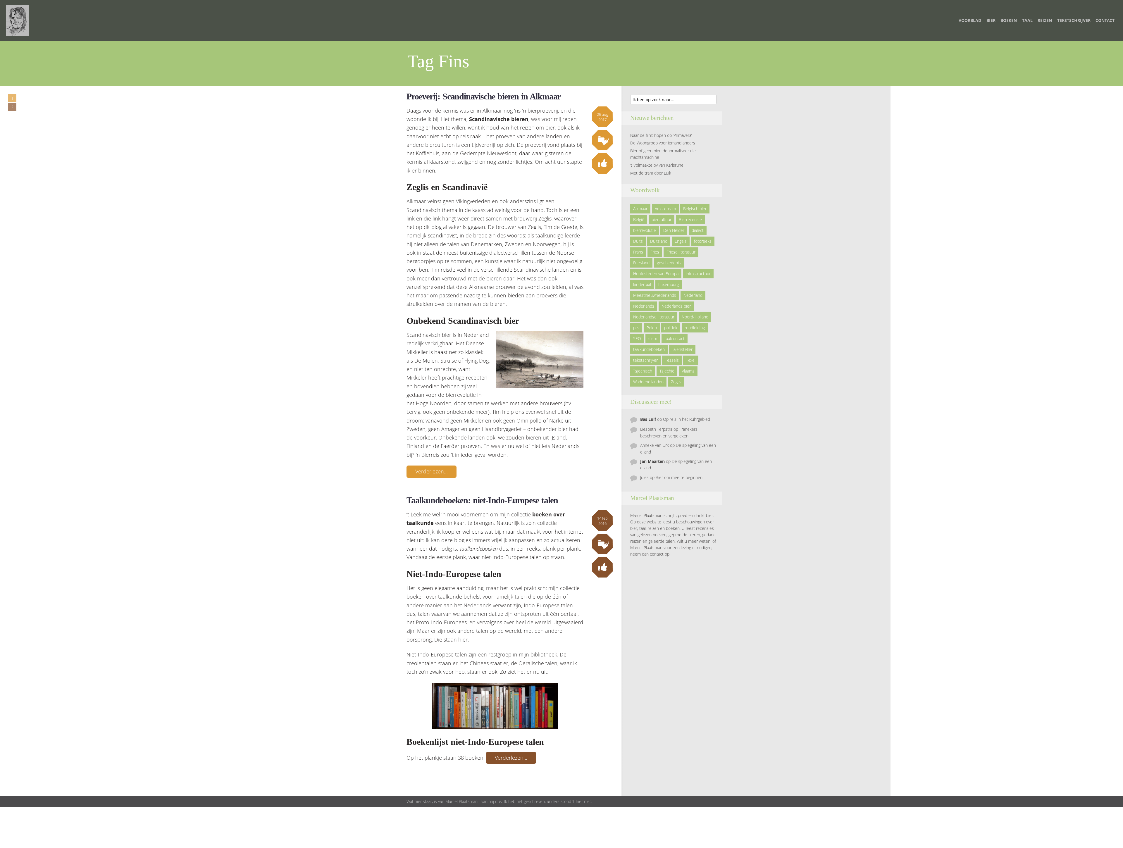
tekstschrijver (645, 360)
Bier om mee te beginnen (679, 477)
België (638, 219)
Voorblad (970, 20)
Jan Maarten (652, 461)
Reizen (1045, 20)
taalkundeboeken (649, 349)
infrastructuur (698, 273)
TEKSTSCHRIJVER (1074, 20)
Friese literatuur (680, 252)
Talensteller (682, 349)
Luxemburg (668, 284)
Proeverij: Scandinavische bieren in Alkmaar (484, 96)
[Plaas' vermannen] (17, 20)
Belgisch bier (695, 208)
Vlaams (688, 371)
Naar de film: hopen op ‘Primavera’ (661, 135)
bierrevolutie (644, 230)
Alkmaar (640, 208)
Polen (652, 327)
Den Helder (673, 230)
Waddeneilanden (648, 382)
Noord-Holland (695, 317)
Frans (638, 252)
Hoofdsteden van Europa (655, 273)
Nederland (692, 295)
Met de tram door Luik (650, 173)
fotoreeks (703, 241)
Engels (681, 241)
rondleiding (695, 327)
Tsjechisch (642, 371)
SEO (637, 338)
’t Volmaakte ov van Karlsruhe (656, 165)
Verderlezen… (431, 471)
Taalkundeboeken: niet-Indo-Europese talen (482, 500)
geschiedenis (669, 263)
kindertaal (642, 284)
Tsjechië (666, 371)
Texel (690, 360)
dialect (698, 230)
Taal (1027, 20)
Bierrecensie (690, 219)
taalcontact (674, 338)
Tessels (672, 360)
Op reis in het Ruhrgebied (686, 419)
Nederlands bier (676, 306)
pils (636, 327)
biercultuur (661, 219)
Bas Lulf (648, 419)
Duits (638, 241)
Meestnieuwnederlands (654, 295)
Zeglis (676, 382)
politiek (670, 327)
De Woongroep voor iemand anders (662, 143)
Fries (654, 252)
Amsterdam (665, 208)
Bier (990, 20)
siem (652, 338)
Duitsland (658, 241)
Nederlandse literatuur (653, 317)
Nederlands (643, 306)
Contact (1105, 20)
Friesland (641, 263)
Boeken (1008, 20)
